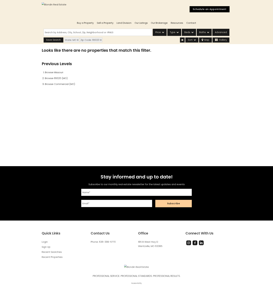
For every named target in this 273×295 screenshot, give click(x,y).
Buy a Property (85, 23)
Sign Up (46, 247)
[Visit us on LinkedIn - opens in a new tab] (201, 242)
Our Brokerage (159, 23)
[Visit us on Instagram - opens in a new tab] (188, 242)
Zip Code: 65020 (90, 40)
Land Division (124, 23)
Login (45, 241)
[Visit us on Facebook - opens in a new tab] (195, 242)
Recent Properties (52, 257)
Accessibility (136, 283)
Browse (54, 72)
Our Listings (141, 23)
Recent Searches (52, 252)
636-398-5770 (107, 241)
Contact (191, 23)
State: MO (70, 40)
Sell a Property (105, 23)
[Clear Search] (182, 40)
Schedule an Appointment (209, 9)
